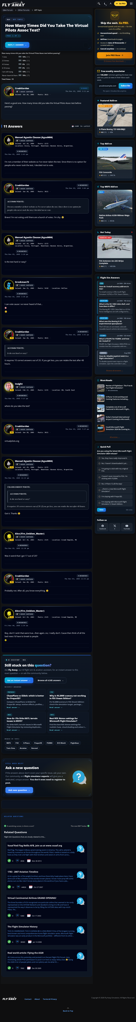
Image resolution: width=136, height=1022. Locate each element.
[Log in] (110, 3)
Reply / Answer (16, 45)
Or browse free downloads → (115, 61)
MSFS (9, 743)
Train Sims (11, 748)
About (37, 999)
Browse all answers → (114, 371)
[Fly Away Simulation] (13, 3)
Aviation (23, 748)
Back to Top (68, 1011)
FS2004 (49, 743)
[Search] (99, 3)
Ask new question (19, 790)
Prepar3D (38, 743)
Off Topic (38, 10)
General (34, 748)
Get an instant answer (19, 680)
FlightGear (75, 743)
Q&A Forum (8, 10)
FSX (17, 743)
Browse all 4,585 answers (51, 680)
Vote (101, 510)
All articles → (115, 437)
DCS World (61, 743)
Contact (28, 999)
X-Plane (26, 743)
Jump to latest (82, 126)
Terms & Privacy (50, 999)
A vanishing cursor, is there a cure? (20, 826)
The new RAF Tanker (79, 826)
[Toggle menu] (131, 3)
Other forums (23, 10)
